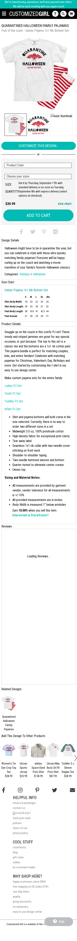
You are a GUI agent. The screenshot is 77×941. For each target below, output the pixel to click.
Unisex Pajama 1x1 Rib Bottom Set (26, 290)
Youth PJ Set (13, 393)
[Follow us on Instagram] (20, 790)
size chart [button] (64, 204)
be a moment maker (24, 867)
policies (17, 823)
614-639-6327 (23, 813)
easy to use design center (27, 912)
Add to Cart (38, 215)
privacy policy (20, 833)
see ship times (21, 891)
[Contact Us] (56, 14)
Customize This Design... (39, 145)
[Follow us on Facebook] (3, 790)
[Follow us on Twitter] (54, 790)
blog (15, 852)
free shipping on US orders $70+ (31, 886)
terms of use (20, 828)
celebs (16, 862)
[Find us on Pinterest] (37, 790)
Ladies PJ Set (13, 386)
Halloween (39, 274)
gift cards (18, 857)
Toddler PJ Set (14, 401)
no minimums (20, 907)
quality (16, 896)
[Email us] (72, 790)
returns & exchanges (24, 803)
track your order (22, 818)
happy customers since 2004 (29, 881)
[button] (15, 125)
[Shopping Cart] (72, 14)
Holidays (24, 274)
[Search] (64, 14)
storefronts (19, 847)
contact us (19, 808)
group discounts (22, 901)
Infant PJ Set (13, 409)
